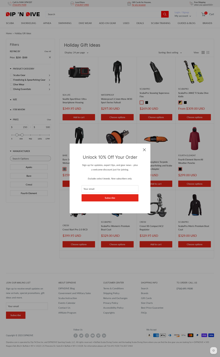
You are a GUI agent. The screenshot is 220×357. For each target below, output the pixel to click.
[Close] (144, 149)
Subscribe (110, 197)
